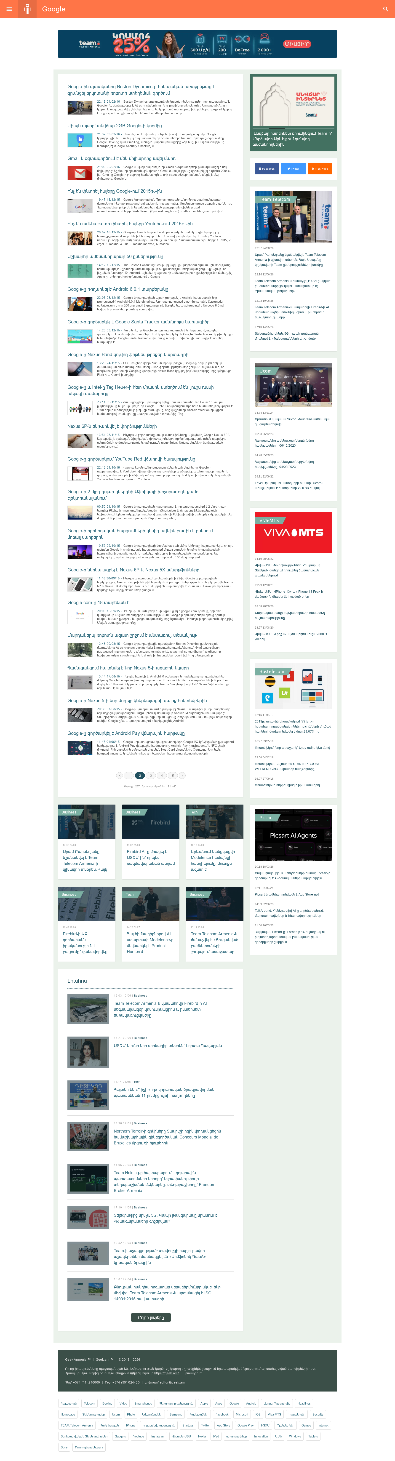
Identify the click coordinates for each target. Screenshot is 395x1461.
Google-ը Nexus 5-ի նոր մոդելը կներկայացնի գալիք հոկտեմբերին (137, 700)
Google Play (246, 1425)
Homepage (68, 1414)
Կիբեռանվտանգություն (159, 1425)
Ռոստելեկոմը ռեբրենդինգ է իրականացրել (287, 785)
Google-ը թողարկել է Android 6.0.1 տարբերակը (117, 289)
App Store (223, 1425)
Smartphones (143, 1403)
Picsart (266, 817)
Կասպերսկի (296, 1414)
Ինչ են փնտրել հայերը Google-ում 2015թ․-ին (114, 191)
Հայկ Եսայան (109, 1425)
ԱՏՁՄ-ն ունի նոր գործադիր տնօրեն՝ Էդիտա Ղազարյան (168, 1045)
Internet (323, 1425)
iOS (258, 1414)
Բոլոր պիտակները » (89, 1447)
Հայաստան (69, 1403)
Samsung (176, 1414)
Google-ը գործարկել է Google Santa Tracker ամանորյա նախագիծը (138, 321)
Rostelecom (271, 671)
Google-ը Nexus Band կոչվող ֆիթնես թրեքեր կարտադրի (127, 354)
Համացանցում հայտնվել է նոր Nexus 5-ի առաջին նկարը (128, 667)
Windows (295, 1436)
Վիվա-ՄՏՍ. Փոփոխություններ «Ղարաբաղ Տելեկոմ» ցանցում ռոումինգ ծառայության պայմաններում (287, 570)
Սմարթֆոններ (152, 1414)
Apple (204, 1403)
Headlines (304, 1403)
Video (123, 1403)
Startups (188, 1425)
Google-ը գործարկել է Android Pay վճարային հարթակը (126, 733)
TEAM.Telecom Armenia (77, 1425)
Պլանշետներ (285, 1425)
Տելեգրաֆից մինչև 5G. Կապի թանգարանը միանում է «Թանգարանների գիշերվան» (165, 1218)
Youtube (138, 1436)
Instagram (158, 1436)
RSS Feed (321, 168)
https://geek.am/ (166, 1373)
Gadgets (120, 1436)
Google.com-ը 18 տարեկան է (98, 602)
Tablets (313, 1436)
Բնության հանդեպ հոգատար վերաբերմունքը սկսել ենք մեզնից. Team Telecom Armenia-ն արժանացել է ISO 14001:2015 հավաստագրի (167, 1293)
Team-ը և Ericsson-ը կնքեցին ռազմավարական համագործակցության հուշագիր (291, 139)
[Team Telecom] (197, 44)
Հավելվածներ (198, 1414)
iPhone (130, 1425)
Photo (131, 1414)
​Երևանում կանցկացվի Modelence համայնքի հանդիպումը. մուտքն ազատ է (213, 860)
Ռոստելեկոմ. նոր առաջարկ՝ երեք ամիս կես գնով (292, 747)
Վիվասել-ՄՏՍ (181, 1436)
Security (317, 1414)
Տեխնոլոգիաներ (93, 1414)
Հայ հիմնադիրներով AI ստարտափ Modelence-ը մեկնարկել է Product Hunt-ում (150, 942)
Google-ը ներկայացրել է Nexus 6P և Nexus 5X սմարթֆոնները (133, 569)
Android (251, 1403)
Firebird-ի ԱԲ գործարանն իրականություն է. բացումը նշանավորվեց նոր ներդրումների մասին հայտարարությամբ (85, 951)
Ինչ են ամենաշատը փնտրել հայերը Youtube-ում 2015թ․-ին (130, 223)
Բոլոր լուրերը (151, 1317)
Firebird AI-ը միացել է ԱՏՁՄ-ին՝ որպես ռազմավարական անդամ (151, 857)
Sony (64, 1447)
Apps (218, 1403)
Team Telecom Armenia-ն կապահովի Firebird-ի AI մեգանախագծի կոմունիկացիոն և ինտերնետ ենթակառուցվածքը (160, 1009)
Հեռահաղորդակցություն (176, 1403)
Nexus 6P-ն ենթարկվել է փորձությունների (112, 426)
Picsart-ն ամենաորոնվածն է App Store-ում (287, 894)
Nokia (202, 1436)
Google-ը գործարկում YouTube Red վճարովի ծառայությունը (131, 458)
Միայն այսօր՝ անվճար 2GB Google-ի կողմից (114, 125)
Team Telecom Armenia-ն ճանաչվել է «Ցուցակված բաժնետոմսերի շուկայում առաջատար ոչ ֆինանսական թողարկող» (214, 948)
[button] (261, 128)
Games (306, 1425)
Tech (194, 812)
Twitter (295, 168)
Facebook (268, 168)
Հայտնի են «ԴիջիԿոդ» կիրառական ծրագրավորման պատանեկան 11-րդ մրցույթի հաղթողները (164, 1092)
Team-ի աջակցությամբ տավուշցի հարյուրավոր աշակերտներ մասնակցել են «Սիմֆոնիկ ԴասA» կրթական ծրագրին (160, 1256)
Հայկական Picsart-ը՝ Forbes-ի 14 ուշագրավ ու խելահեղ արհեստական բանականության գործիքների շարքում (290, 937)
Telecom (89, 1403)
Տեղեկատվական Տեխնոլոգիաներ (84, 1436)
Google (234, 1403)
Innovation (261, 1436)
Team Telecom (274, 199)
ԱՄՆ (278, 1436)
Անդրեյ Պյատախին (277, 1403)
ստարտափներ (236, 1436)
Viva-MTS (269, 520)
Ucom (265, 370)
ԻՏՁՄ (265, 1425)
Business (69, 812)
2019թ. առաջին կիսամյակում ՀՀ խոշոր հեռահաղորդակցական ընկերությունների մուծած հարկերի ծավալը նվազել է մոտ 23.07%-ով (293, 726)
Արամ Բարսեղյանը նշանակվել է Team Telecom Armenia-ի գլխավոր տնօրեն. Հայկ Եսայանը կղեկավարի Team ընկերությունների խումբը (85, 869)
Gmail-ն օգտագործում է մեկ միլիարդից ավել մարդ (121, 158)
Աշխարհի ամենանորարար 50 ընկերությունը (115, 256)
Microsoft (242, 1414)
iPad (216, 1436)
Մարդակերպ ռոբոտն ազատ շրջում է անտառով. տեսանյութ (132, 635)
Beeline (107, 1403)
